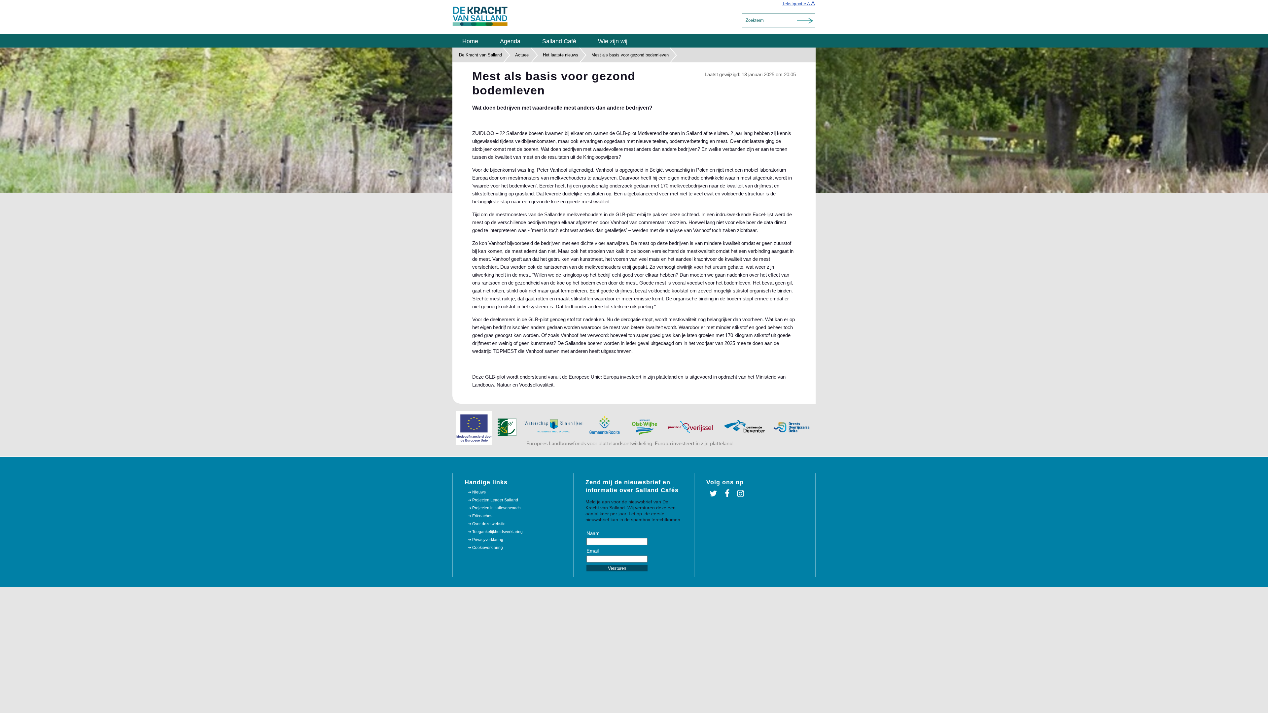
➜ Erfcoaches (480, 516)
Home (470, 41)
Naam (593, 533)
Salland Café (559, 41)
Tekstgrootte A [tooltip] (798, 3)
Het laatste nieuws (560, 54)
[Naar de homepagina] (480, 24)
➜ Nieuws (477, 492)
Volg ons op (725, 482)
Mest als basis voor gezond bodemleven (630, 54)
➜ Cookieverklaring (485, 547)
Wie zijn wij (612, 41)
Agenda (510, 41)
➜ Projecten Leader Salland (493, 500)
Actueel (522, 54)
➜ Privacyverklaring (485, 539)
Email (592, 551)
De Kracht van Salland (480, 54)
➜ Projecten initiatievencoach (494, 508)
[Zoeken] (805, 20)
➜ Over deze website (487, 524)
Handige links (486, 482)
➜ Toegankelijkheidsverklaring (495, 531)
